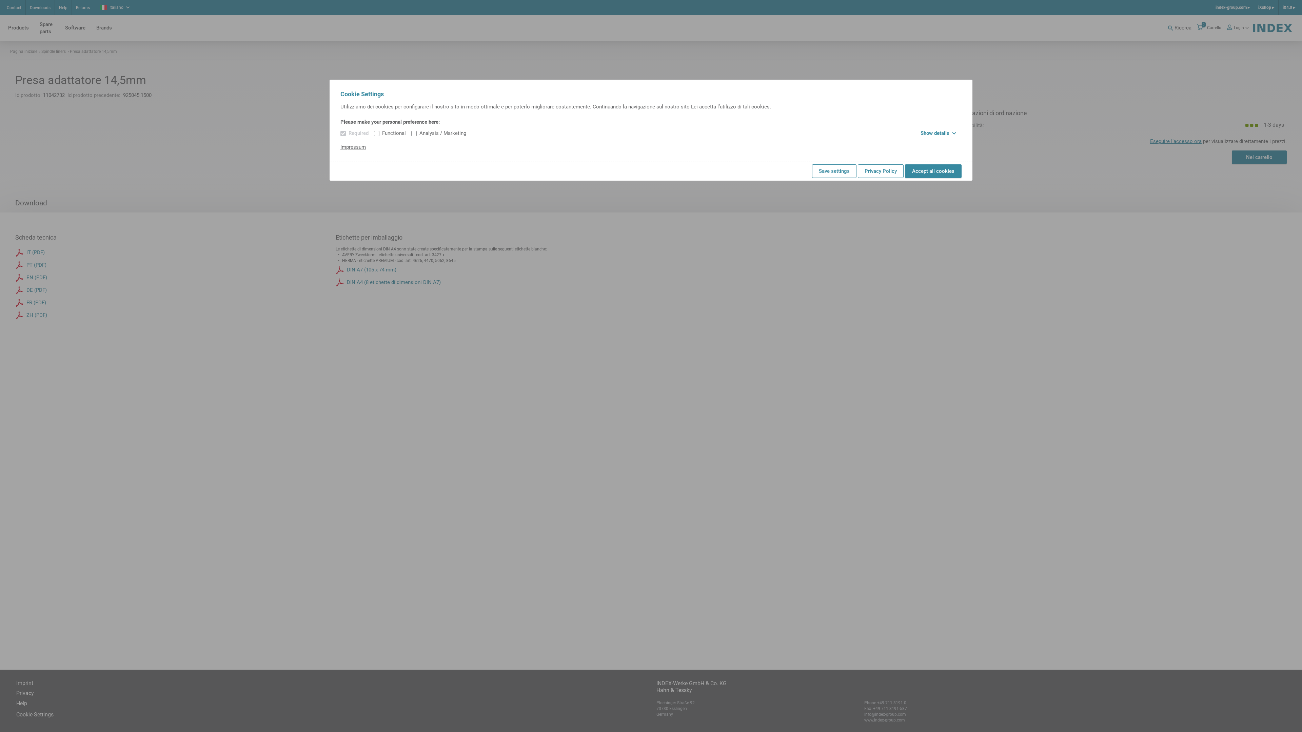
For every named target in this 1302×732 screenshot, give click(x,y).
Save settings (834, 171)
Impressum (353, 147)
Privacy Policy (881, 171)
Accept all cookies (933, 171)
